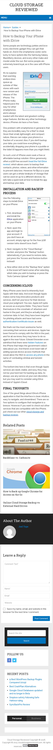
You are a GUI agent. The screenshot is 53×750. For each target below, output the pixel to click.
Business (36, 718)
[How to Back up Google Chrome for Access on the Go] (26, 476)
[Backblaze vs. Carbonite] (26, 442)
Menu (4, 17)
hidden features (35, 342)
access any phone (35, 355)
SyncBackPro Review (19, 704)
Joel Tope (23, 526)
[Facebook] (9, 660)
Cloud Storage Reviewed (26, 7)
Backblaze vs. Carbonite (16, 457)
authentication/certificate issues (18, 321)
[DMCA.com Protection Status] (30, 746)
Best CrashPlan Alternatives (22, 686)
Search (26, 641)
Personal (17, 718)
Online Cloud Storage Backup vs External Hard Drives (21, 504)
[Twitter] (14, 660)
